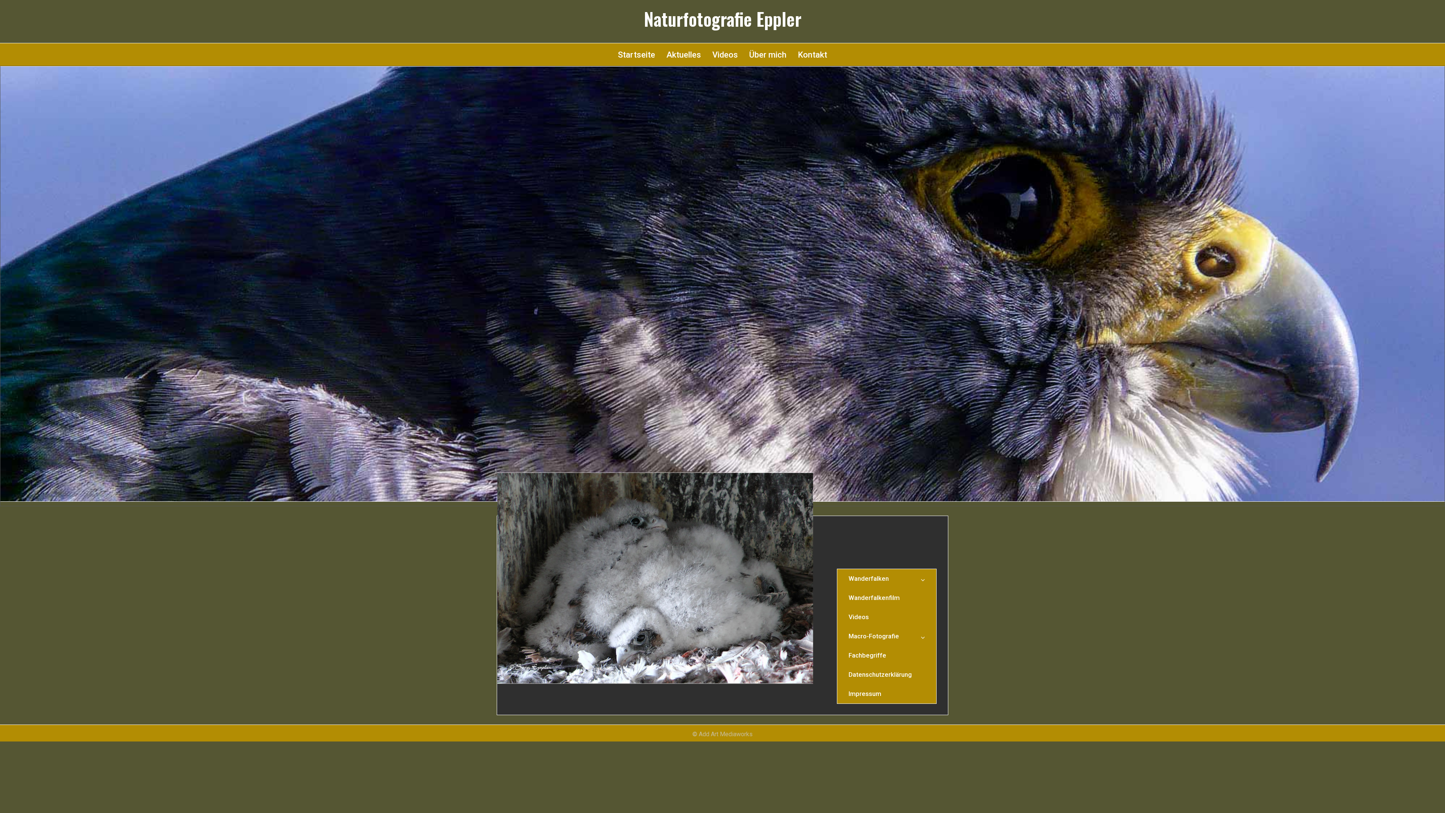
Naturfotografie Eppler (723, 19)
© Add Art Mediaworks (722, 734)
